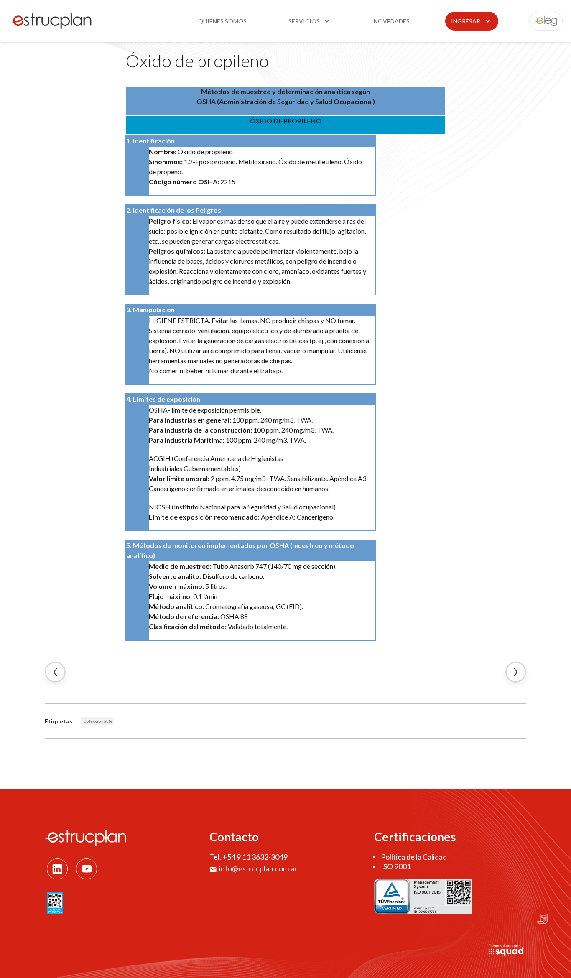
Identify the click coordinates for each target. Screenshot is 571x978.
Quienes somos (222, 21)
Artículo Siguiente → (515, 672)
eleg (541, 21)
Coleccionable (97, 720)
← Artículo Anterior (55, 672)
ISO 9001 (396, 866)
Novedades (392, 21)
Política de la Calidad (414, 856)
